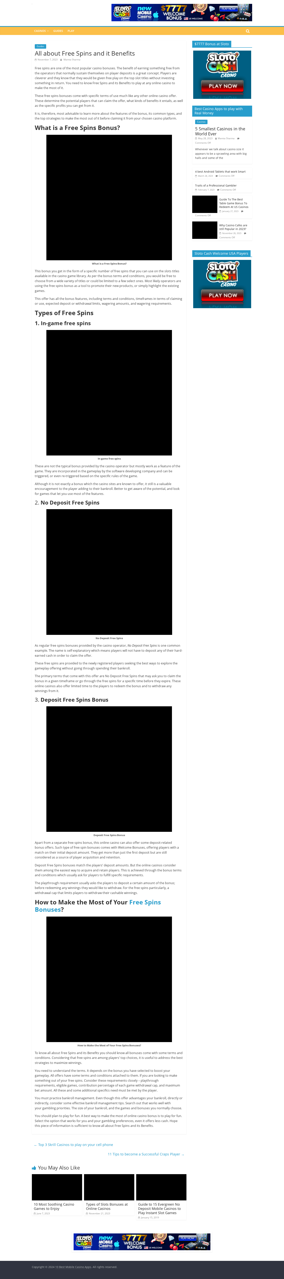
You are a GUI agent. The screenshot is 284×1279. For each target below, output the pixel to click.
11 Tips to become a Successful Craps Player (146, 1154)
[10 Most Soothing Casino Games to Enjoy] (57, 1176)
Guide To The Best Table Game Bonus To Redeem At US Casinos (233, 203)
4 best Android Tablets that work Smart (220, 171)
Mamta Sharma (72, 59)
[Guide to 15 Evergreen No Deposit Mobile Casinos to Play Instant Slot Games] (161, 1176)
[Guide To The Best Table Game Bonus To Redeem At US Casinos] (204, 197)
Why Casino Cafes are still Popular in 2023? (233, 227)
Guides (58, 31)
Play (71, 31)
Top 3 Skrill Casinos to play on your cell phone (73, 1144)
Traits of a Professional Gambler (216, 185)
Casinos (40, 31)
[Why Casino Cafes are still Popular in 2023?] (204, 223)
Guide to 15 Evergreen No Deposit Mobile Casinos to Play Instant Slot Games (159, 1208)
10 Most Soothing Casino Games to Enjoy (54, 1206)
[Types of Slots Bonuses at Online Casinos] (109, 1176)
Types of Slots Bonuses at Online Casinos (107, 1206)
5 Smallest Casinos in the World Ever (220, 131)
